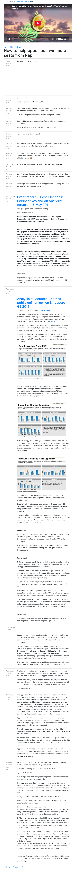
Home (6, 47)
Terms (24, 867)
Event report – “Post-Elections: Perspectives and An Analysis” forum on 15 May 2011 (40, 201)
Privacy (16, 867)
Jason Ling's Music (22, 1)
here (53, 321)
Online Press (45, 310)
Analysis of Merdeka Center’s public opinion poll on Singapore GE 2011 (41, 302)
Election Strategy (16, 47)
